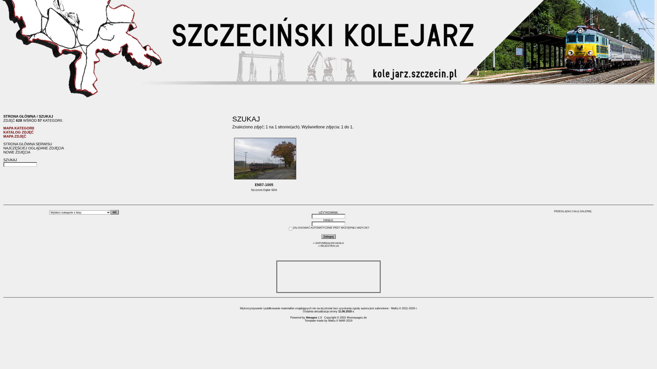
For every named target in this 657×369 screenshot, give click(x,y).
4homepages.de (357, 317)
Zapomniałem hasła (329, 243)
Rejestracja (330, 245)
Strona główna (19, 116)
